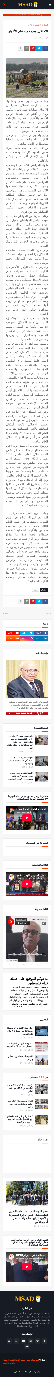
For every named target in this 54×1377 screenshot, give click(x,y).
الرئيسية (37, 1371)
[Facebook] (45, 48)
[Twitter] (39, 48)
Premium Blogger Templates (35, 1368)
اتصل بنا (16, 1371)
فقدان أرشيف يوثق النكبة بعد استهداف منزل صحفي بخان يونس (20, 1103)
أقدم (6, 613)
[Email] (26, 48)
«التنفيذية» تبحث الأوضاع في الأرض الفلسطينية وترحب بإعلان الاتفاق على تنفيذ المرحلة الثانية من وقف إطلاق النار (20, 742)
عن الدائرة (26, 1371)
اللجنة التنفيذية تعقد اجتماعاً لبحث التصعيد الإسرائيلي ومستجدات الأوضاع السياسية (20, 776)
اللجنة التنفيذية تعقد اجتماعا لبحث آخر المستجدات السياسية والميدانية (19, 760)
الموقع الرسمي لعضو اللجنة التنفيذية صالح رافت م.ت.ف (21, 1361)
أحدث (47, 613)
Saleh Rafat (44, 964)
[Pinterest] (33, 48)
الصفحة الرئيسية (41, 24)
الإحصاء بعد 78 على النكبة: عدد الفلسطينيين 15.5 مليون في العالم (20, 1088)
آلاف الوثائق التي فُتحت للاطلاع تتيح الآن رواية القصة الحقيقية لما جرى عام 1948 (20, 1119)
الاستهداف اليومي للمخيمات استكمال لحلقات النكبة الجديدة (20, 1045)
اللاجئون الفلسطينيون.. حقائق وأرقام (20, 1058)
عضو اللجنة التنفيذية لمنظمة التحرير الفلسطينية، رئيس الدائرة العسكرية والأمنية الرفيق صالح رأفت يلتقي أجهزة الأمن (28, 1217)
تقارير (30, 24)
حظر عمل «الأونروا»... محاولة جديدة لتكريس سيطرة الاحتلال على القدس (20, 1030)
